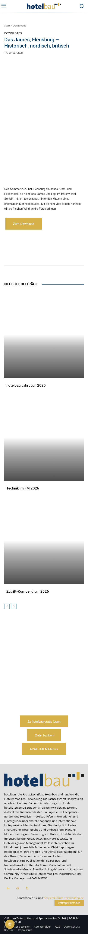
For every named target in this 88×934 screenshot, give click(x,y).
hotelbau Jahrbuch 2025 (26, 385)
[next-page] (13, 606)
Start (7, 25)
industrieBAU (67, 874)
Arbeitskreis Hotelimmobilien (39, 874)
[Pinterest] (22, 255)
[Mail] (17, 888)
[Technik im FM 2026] (44, 437)
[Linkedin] (41, 255)
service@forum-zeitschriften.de (64, 898)
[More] (81, 255)
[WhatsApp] (32, 255)
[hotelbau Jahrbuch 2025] (44, 334)
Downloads (19, 25)
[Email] (61, 255)
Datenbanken (44, 735)
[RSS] (27, 888)
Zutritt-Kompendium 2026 (27, 591)
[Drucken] (71, 255)
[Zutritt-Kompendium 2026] (44, 540)
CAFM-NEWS (39, 878)
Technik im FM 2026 (22, 488)
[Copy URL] (51, 255)
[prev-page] (7, 606)
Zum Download (23, 223)
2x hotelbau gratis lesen (44, 721)
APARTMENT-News (44, 749)
